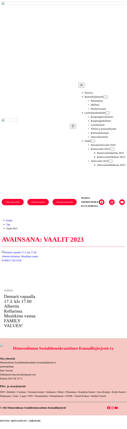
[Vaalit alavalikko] (93, 141)
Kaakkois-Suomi (86, 392)
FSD (30, 396)
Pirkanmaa (71, 392)
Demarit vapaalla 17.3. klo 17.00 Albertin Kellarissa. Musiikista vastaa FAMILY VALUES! (19, 311)
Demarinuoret (56, 396)
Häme (61, 392)
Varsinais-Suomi (36, 392)
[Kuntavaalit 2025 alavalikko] (112, 149)
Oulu (15, 396)
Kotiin (9, 220)
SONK (69, 396)
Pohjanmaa (5, 396)
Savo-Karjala (103, 392)
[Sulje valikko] (81, 85)
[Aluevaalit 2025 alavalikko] (110, 161)
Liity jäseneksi (13, 202)
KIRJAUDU (35, 421)
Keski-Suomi (118, 392)
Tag (8, 224)
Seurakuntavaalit (65, 202)
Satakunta (51, 392)
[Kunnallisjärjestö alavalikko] (105, 97)
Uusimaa (21, 392)
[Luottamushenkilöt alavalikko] (107, 113)
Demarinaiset (41, 396)
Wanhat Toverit (98, 396)
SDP (2, 392)
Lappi (23, 396)
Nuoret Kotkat (82, 396)
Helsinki (11, 392)
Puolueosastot (38, 202)
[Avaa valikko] (73, 126)
